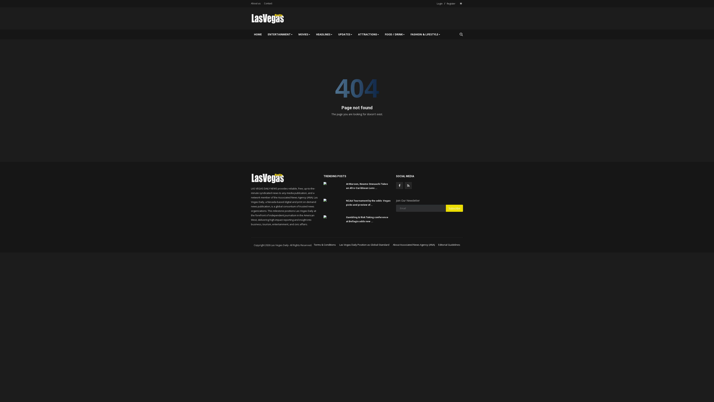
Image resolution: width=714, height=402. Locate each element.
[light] (461, 3)
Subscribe (454, 208)
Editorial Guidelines (449, 244)
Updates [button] (344, 34)
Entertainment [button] (279, 34)
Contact (268, 3)
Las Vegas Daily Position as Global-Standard (364, 244)
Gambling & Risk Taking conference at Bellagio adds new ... (367, 219)
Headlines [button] (323, 34)
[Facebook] (399, 185)
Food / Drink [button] (394, 34)
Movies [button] (303, 34)
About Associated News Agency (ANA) (414, 244)
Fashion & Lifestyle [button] (424, 34)
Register (451, 3)
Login (440, 3)
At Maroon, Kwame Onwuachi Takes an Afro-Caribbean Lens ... (367, 186)
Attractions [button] (367, 34)
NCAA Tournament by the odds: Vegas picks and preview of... (368, 202)
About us (255, 3)
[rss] (408, 185)
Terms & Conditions (325, 244)
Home (258, 34)
